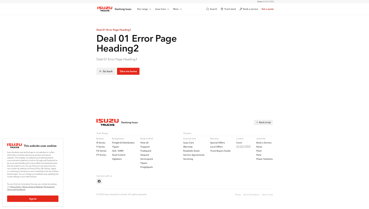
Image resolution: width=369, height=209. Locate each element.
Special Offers (217, 142)
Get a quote (268, 9)
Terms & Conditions (251, 194)
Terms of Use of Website (32, 186)
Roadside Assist (191, 150)
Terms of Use (267, 194)
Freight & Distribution (123, 142)
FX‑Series (101, 150)
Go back (108, 71)
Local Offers (216, 146)
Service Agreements (193, 154)
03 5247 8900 (265, 1)
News (259, 146)
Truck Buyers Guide (220, 150)
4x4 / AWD (118, 150)
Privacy (238, 194)
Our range (142, 9)
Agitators (117, 158)
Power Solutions (264, 158)
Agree (33, 198)
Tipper (115, 146)
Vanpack (144, 154)
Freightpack (146, 167)
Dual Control (118, 154)
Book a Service (264, 142)
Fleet (259, 150)
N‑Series (100, 142)
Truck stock (230, 9)
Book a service (250, 9)
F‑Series (100, 146)
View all (144, 142)
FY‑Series (101, 154)
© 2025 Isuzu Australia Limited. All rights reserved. (121, 194)
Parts (258, 154)
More (176, 9)
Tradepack (145, 150)
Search (213, 9)
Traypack (145, 146)
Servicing (188, 158)
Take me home (128, 71)
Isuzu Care (160, 9)
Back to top (265, 122)
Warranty (188, 146)
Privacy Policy (15, 186)
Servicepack (146, 158)
